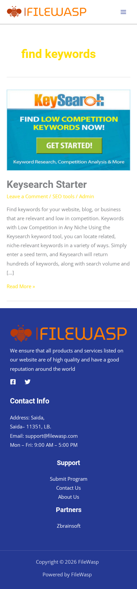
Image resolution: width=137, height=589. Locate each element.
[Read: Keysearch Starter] (68, 129)
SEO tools (63, 196)
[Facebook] (13, 382)
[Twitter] (28, 382)
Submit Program (68, 478)
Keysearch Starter (47, 184)
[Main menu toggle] (123, 12)
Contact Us (68, 487)
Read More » (21, 286)
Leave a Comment (27, 196)
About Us (68, 496)
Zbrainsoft (68, 525)
